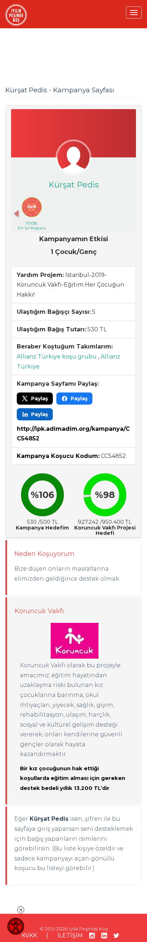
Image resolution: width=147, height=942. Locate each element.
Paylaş (39, 398)
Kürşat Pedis (74, 185)
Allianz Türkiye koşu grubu (57, 356)
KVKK (29, 935)
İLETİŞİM (70, 935)
